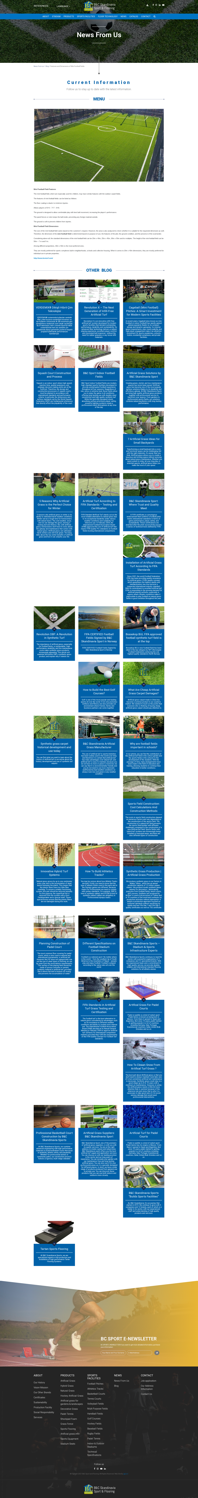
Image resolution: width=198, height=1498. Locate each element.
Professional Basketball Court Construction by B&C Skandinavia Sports (54, 1136)
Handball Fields (95, 1413)
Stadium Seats (67, 1443)
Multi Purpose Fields (97, 1408)
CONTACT (145, 16)
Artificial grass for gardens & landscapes (71, 1402)
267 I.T (125, 1474)
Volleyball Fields (95, 1403)
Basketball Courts (96, 1393)
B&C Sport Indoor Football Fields (99, 375)
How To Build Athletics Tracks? (99, 873)
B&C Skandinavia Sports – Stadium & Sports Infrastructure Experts (144, 947)
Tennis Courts (94, 1398)
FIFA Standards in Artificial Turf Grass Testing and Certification (99, 1008)
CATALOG (133, 16)
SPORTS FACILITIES (86, 16)
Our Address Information (147, 1387)
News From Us (121, 1380)
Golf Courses (93, 1418)
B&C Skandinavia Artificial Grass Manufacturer (99, 745)
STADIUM (56, 16)
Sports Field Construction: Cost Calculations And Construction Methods (144, 807)
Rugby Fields (93, 1433)
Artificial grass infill (70, 1433)
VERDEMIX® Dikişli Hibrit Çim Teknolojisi (54, 309)
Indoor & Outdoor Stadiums (95, 1445)
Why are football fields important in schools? (143, 745)
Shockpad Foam (68, 1419)
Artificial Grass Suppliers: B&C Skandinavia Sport (99, 1134)
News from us (39, 66)
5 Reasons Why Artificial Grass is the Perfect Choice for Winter (54, 504)
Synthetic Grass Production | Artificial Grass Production (143, 873)
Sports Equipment (69, 1438)
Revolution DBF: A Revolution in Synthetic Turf (54, 636)
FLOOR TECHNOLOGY (108, 16)
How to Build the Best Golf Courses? (99, 691)
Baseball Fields (95, 1428)
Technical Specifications (94, 1453)
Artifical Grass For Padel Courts (144, 1006)
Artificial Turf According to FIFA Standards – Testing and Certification (99, 504)
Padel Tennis (66, 1414)
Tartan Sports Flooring (54, 1249)
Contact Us (146, 1394)
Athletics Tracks (95, 1388)
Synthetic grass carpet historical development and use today (54, 747)
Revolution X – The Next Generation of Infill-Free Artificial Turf (99, 311)
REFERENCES (41, 6)
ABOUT (46, 16)
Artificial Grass (67, 1380)
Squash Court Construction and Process (54, 375)
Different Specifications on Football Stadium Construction (99, 947)
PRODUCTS (69, 16)
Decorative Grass (69, 1409)
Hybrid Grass (67, 1385)
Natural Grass (67, 1390)
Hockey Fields (94, 1423)
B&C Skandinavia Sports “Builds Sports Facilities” (144, 1194)
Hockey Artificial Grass (71, 1395)
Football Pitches (95, 1383)
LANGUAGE (63, 6)
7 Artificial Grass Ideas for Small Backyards (144, 440)
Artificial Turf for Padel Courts (144, 1134)
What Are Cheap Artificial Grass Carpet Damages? (143, 691)
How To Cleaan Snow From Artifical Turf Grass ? (143, 1066)
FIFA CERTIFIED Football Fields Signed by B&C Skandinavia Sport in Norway (99, 638)
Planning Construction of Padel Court (54, 945)
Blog (47, 66)
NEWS (123, 16)
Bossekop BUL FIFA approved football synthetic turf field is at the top (144, 638)
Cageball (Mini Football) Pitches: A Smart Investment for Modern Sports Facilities (143, 311)
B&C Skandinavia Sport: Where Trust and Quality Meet (144, 504)
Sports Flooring (68, 1429)
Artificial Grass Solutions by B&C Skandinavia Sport (144, 375)
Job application (148, 1380)
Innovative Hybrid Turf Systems (54, 873)
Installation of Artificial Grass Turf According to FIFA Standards (144, 566)
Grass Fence (66, 1423)
